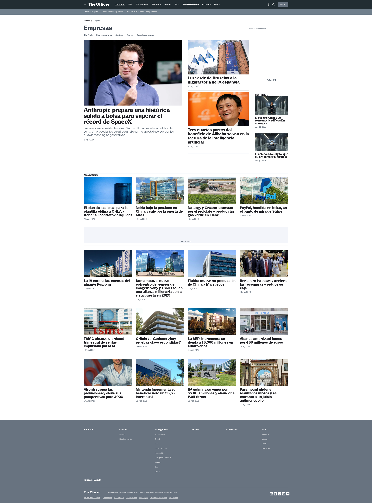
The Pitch (88, 35)
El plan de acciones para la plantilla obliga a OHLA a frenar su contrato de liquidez (108, 211)
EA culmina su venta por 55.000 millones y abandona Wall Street (211, 393)
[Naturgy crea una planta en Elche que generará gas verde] (212, 190)
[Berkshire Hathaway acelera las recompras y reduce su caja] (264, 263)
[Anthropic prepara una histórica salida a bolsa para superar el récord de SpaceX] (133, 73)
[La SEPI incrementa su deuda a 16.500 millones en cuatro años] (212, 322)
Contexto (195, 429)
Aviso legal (143, 498)
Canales (265, 444)
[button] (85, 4)
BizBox (122, 434)
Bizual (157, 439)
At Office (265, 434)
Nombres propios (91, 12)
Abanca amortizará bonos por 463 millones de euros (261, 340)
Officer (283, 4)
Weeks (264, 439)
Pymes (130, 35)
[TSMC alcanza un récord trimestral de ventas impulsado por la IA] (108, 322)
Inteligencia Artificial (163, 458)
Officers (123, 429)
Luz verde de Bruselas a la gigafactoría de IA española (213, 80)
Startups (119, 35)
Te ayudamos (131, 498)
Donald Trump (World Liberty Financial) (142, 12)
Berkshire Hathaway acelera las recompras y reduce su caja (263, 284)
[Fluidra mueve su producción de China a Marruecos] (212, 263)
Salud (157, 472)
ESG (156, 444)
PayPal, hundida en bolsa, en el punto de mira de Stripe (263, 209)
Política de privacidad (158, 498)
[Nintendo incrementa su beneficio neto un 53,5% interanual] (160, 372)
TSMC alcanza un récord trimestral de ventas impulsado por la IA (104, 342)
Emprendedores (104, 35)
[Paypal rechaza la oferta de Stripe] (264, 190)
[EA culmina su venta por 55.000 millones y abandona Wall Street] (212, 372)
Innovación (159, 453)
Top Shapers (160, 434)
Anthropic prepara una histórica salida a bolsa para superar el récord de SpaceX (127, 116)
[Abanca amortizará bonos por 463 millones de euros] (264, 322)
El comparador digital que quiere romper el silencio (271, 155)
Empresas (88, 429)
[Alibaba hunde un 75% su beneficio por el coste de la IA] (218, 109)
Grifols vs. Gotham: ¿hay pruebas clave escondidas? (158, 340)
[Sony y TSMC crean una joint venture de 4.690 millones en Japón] (160, 263)
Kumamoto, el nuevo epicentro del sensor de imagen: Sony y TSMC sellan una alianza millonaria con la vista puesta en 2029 (159, 288)
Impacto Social (161, 448)
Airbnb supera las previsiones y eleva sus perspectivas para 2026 (103, 393)
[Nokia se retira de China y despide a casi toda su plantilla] (160, 190)
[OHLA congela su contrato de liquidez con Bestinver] (108, 190)
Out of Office (232, 429)
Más (264, 429)
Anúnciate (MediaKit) (92, 498)
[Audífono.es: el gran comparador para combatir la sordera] (271, 142)
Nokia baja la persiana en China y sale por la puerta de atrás (159, 211)
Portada (87, 21)
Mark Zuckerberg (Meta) (113, 12)
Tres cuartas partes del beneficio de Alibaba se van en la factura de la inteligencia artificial (218, 136)
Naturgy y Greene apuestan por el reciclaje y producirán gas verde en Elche (211, 211)
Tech (157, 467)
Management (161, 429)
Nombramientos (125, 439)
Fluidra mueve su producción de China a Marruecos (212, 282)
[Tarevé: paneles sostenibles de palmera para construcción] (271, 105)
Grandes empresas (145, 35)
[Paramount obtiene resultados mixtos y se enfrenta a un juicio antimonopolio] (264, 372)
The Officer (92, 492)
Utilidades (266, 448)
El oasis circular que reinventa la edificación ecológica (270, 120)
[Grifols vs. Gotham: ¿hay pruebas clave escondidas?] (160, 322)
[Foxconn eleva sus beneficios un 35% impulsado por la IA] (108, 263)
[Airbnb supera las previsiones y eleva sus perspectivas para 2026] (108, 372)
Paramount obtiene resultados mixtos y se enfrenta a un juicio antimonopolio (258, 395)
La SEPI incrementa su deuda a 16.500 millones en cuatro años (210, 342)
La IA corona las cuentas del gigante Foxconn (107, 282)
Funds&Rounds (92, 480)
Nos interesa (119, 498)
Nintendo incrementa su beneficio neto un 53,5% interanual (156, 393)
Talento (158, 462)
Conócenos (107, 498)
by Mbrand (173, 498)
